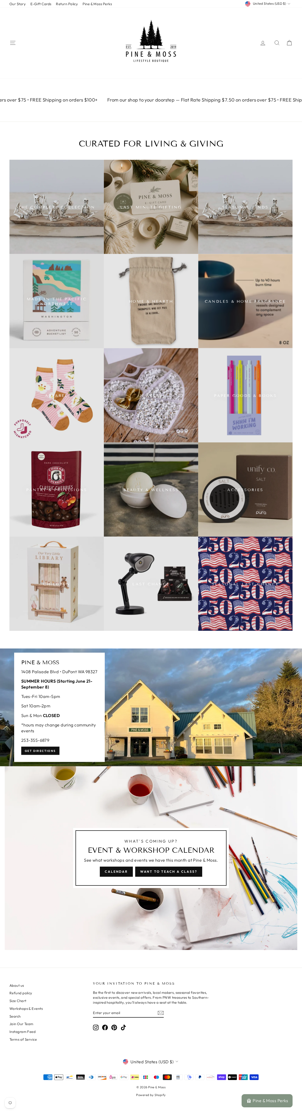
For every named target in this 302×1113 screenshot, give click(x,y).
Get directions (40, 751)
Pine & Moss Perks (97, 4)
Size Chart (17, 1001)
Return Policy (67, 4)
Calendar (116, 871)
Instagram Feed (22, 1031)
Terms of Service (23, 1039)
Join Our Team (21, 1024)
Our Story (17, 4)
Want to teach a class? (168, 871)
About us (16, 985)
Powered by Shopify (151, 1095)
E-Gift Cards (40, 4)
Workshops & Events (26, 1008)
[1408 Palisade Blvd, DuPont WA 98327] (151, 707)
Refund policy (20, 993)
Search (15, 1016)
